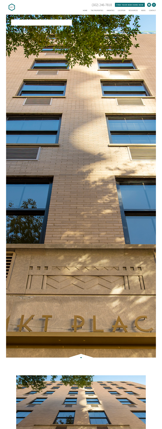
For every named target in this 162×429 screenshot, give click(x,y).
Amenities (110, 10)
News (143, 10)
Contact (152, 10)
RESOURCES (133, 10)
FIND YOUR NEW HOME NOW (129, 5)
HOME (85, 10)
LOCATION (121, 10)
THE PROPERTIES (97, 10)
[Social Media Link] (149, 5)
